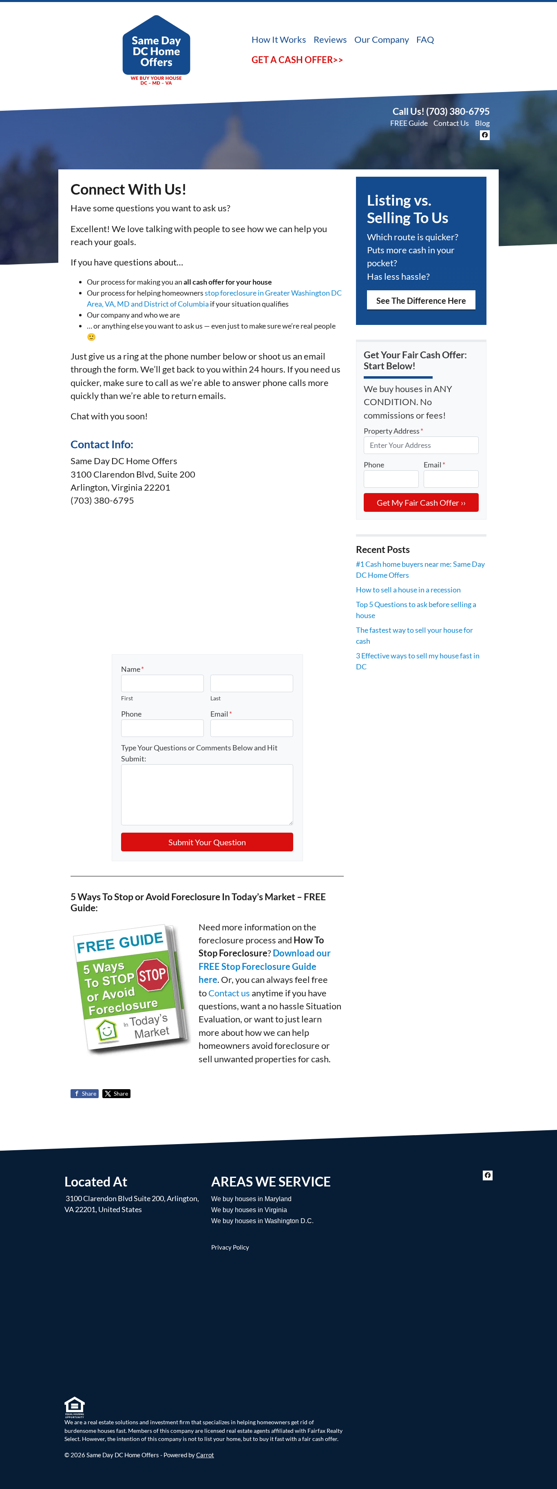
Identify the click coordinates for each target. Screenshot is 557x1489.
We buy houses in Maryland (251, 1198)
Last (215, 698)
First (127, 698)
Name (132, 668)
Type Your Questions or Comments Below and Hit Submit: (199, 753)
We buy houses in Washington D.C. (262, 1220)
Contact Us (451, 122)
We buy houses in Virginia (249, 1209)
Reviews (330, 39)
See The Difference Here (421, 300)
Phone (131, 713)
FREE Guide (409, 122)
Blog (482, 122)
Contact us (229, 993)
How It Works (279, 39)
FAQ (425, 39)
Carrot (205, 1454)
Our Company (381, 39)
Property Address (393, 430)
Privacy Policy (230, 1247)
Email (221, 713)
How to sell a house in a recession (408, 589)
